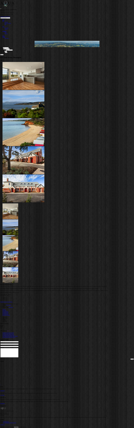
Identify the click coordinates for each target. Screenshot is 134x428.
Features (5, 301)
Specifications (9, 301)
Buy (3, 21)
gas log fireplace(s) (6, 315)
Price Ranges (2, 53)
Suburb (1, 48)
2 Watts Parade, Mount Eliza (8, 334)
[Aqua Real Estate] (7, 5)
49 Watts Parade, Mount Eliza (8, 332)
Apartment (11, 307)
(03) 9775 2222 (6, 421)
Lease (3, 26)
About (4, 36)
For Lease (6, 27)
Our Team (7, 38)
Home (3, 19)
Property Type (3, 50)
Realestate (2, 427)
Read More (2, 390)
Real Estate (16, 427)
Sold (5, 24)
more (8, 330)
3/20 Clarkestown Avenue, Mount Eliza (10, 336)
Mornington (8, 305)
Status (1, 47)
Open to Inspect (8, 23)
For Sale (6, 22)
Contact (4, 37)
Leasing (6, 33)
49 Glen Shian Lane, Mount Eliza (9, 337)
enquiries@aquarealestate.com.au (9, 422)
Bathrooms (2, 52)
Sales (6, 32)
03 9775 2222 (7, 16)
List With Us (4, 31)
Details (1, 301)
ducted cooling (5, 311)
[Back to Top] (0, 384)
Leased (6, 29)
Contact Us (2, 424)
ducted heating (5, 312)
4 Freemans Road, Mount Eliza (8, 335)
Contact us (2, 16)
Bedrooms (2, 51)
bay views (4, 310)
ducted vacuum (5, 314)
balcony (4, 309)
